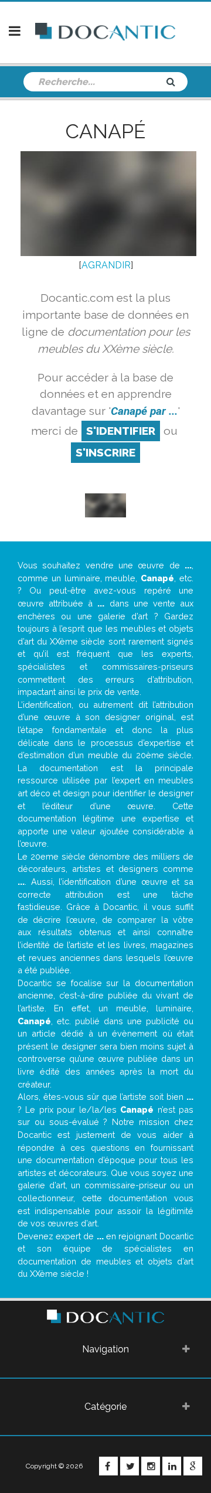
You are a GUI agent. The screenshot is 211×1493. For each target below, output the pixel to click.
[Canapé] (105, 504)
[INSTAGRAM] (150, 1466)
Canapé (105, 131)
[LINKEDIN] (171, 1466)
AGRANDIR (106, 265)
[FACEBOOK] (108, 1466)
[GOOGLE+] (192, 1466)
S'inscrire (105, 452)
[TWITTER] (129, 1466)
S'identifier (120, 430)
